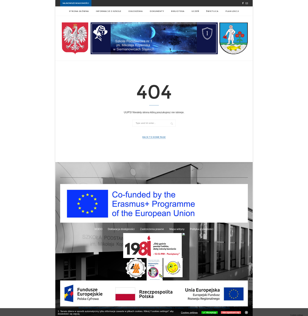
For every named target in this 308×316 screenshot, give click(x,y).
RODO (98, 229)
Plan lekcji (232, 11)
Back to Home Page (154, 137)
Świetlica (212, 11)
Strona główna (79, 11)
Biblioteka (177, 11)
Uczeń (195, 11)
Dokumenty (157, 11)
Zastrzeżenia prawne (152, 229)
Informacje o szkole (108, 11)
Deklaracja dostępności (121, 229)
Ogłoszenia (135, 11)
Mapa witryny (176, 229)
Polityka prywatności (201, 229)
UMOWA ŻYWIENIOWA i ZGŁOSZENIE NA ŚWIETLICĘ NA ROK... (121, 3)
